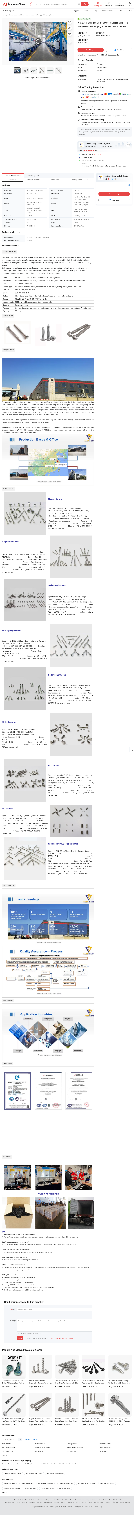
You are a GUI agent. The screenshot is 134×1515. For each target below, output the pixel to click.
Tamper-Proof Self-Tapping (12, 1473)
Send (20, 1338)
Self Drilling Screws (105, 1447)
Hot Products (15, 1500)
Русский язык (48, 1502)
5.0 (105, 179)
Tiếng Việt (115, 1502)
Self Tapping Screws (8, 1447)
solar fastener (6, 1444)
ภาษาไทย (101, 1502)
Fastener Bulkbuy (64, 1488)
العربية (78, 1502)
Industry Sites (80, 1500)
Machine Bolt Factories (45, 1483)
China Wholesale (58, 1500)
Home (4, 15)
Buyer (86, 11)
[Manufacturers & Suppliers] (13, 4)
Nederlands (71, 1502)
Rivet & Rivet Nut (7, 1451)
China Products (26, 1500)
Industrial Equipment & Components (18, 15)
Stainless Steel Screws (26, 1483)
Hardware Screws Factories (87, 1483)
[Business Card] (129, 185)
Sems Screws (71, 1451)
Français (39, 1502)
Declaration (88, 1507)
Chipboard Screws (105, 1444)
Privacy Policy (98, 1507)
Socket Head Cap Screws (75, 1447)
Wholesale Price (69, 1500)
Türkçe (108, 1502)
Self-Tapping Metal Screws (55, 1473)
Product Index (103, 1500)
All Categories (9, 11)
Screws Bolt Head (30, 1488)
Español (24, 1502)
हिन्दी (95, 1502)
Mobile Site (112, 1500)
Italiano (56, 1502)
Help (95, 11)
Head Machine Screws (107, 1483)
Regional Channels (91, 1500)
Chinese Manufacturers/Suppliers (42, 1500)
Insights (120, 1500)
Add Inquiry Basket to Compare (38, 77)
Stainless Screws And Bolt (12, 1488)
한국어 (84, 1502)
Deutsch (63, 1502)
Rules (130, 11)
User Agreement (78, 1507)
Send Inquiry (90, 50)
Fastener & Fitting (36, 15)
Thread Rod (103, 1451)
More (4, 1492)
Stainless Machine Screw (65, 1483)
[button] (87, 180)
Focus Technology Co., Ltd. (53, 1507)
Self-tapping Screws (48, 15)
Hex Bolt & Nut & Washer (42, 1447)
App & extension (107, 11)
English (18, 1502)
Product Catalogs (31, 1439)
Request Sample (113, 55)
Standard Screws (9, 1483)
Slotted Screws (39, 1451)
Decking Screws (72, 1444)
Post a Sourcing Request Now (62, 1338)
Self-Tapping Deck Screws (34, 1473)
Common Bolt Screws (48, 1488)
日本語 (90, 1502)
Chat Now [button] (120, 50)
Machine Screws (40, 1444)
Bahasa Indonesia (125, 1502)
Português (32, 1502)
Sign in (130, 6)
